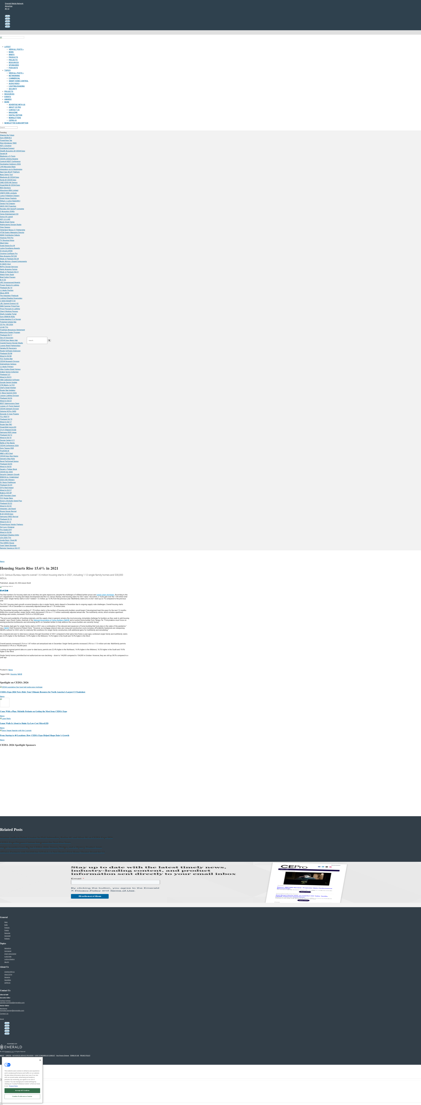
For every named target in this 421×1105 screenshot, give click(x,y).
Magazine (13, 112)
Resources (14, 62)
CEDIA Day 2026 (6, 472)
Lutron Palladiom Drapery (9, 196)
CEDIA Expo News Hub (9, 340)
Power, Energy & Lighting (9, 285)
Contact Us (14, 110)
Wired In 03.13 (5, 522)
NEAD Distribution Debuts (10, 235)
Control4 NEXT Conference (10, 161)
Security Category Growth (9, 474)
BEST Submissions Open (9, 403)
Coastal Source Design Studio (11, 343)
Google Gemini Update (8, 382)
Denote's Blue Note (7, 459)
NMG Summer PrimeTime (10, 306)
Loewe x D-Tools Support (10, 406)
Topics (7, 70)
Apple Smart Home (7, 222)
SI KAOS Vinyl (5, 264)
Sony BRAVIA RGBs (7, 317)
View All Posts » (16, 49)
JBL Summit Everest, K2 (9, 303)
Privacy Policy (13, 1086)
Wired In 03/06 (6, 532)
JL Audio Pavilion (6, 290)
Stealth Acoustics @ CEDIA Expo (12, 151)
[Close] (40, 1060)
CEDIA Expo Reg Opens (9, 456)
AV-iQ (7, 9)
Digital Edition (15, 115)
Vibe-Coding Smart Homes (10, 369)
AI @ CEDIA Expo (6, 514)
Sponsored (14, 65)
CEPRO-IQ (7, 983)
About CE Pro (15, 107)
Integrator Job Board (8, 509)
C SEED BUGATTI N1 (8, 301)
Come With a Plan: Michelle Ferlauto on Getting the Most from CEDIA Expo (33, 711)
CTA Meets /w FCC (7, 385)
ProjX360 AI (4, 451)
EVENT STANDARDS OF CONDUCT (45, 1055)
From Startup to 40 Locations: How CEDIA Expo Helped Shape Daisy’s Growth (34, 735)
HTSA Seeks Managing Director (12, 232)
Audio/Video (14, 84)
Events (7, 97)
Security (13, 89)
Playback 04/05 (6, 464)
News (11, 52)
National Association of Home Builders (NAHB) (52, 620)
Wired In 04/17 (6, 422)
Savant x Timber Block (8, 469)
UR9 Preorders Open (8, 496)
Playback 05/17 (6, 335)
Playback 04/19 (6, 419)
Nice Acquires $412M (8, 256)
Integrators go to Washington (11, 169)
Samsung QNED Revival (9, 517)
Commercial (14, 78)
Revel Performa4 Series (9, 461)
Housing (13, 674)
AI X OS (3, 280)
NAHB (6, 628)
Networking (14, 76)
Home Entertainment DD (9, 214)
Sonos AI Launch (6, 217)
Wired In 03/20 (6, 506)
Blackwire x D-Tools (7, 156)
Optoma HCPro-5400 (8, 411)
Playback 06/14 (6, 288)
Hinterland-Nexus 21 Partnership (12, 230)
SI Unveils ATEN (6, 251)
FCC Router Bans (6, 498)
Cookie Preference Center (22, 1096)
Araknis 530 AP (6, 493)
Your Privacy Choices (62, 1055)
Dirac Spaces (5, 227)
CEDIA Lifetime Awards (9, 159)
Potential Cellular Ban (8, 322)
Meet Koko (4, 243)
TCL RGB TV (4, 417)
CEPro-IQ (13, 120)
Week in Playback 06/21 (9, 272)
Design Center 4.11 (7, 440)
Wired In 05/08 (6, 356)
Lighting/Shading (17, 86)
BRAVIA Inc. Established (9, 477)
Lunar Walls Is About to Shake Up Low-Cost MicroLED (24, 723)
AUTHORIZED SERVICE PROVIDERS (23, 1055)
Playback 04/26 (6, 398)
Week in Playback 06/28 (9, 259)
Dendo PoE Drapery (7, 204)
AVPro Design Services (9, 267)
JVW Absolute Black (8, 167)
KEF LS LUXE (5, 219)
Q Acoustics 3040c (7, 211)
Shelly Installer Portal (8, 314)
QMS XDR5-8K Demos (8, 182)
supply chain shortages (105, 595)
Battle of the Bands (7, 443)
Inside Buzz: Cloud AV (8, 540)
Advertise (8, 6)
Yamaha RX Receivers (8, 348)
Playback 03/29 (6, 485)
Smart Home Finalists (8, 198)
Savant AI (3, 154)
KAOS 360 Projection (8, 206)
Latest (7, 47)
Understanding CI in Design (10, 319)
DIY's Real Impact (6, 488)
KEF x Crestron (5, 146)
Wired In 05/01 (6, 377)
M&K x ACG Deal (6, 453)
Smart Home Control (18, 81)
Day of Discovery (6, 338)
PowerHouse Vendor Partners (11, 524)
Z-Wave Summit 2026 (8, 393)
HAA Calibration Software (9, 380)
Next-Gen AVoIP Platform (10, 172)
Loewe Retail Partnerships (10, 346)
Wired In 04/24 (6, 401)
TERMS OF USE (74, 1055)
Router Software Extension (10, 351)
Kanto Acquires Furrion (8, 269)
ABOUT (2, 1055)
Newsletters (15, 118)
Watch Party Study (7, 275)
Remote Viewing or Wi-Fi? (10, 548)
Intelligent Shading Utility (9, 535)
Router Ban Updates (7, 390)
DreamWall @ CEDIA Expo (10, 185)
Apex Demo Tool (6, 175)
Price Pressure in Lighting (10, 309)
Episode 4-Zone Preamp (9, 414)
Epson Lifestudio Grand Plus (11, 501)
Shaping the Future (7, 135)
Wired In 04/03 (6, 467)
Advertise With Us (17, 105)
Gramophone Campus (8, 364)
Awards (8, 99)
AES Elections (5, 188)
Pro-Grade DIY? (6, 530)
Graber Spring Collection (9, 372)
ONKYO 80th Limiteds (8, 193)
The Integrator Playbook (9, 296)
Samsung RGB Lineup (8, 432)
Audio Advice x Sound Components (13, 261)
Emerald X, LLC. (9, 1051)
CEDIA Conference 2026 (9, 446)
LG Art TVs (4, 327)
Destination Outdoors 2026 (10, 164)
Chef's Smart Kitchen (8, 388)
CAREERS (8, 1055)
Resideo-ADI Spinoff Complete (12, 209)
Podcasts (13, 68)
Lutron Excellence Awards (10, 248)
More (6, 102)
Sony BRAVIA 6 (6, 138)
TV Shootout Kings (7, 240)
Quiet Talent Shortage (8, 545)
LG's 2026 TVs (5, 538)
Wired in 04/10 (5, 438)
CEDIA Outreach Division (9, 409)
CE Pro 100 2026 (6, 325)
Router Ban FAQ (6, 424)
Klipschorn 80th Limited (9, 190)
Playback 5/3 (5, 375)
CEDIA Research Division (9, 361)
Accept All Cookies (22, 1090)
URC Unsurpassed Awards (10, 282)
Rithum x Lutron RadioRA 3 (10, 201)
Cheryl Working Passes (9, 311)
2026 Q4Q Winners (7, 480)
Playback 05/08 (6, 353)
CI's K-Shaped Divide (8, 430)
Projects (13, 60)
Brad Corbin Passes (7, 277)
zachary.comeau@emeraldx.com (12, 1003)
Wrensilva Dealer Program (10, 332)
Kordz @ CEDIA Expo (8, 180)
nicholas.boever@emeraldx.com (12, 1011)
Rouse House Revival (8, 511)
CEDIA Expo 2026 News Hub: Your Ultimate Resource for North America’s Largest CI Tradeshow (42, 691)
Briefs (11, 55)
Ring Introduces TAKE (8, 143)
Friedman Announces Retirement (12, 330)
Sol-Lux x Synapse (7, 527)
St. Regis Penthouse (8, 482)
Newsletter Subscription (16, 123)
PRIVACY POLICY (85, 1055)
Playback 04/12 (6, 435)
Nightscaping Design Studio (10, 225)
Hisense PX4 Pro (6, 238)
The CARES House (7, 543)
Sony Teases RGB (7, 448)
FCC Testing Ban (6, 359)
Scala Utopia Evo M (7, 246)
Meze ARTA (4, 293)
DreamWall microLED (8, 427)
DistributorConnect (7, 148)
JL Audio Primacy (6, 367)
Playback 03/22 (6, 503)
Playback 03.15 (6, 519)
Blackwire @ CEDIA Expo (9, 177)
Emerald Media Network (14, 4)
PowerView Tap (6, 140)
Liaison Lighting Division (9, 396)
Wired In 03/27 (6, 490)
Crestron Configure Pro (9, 254)
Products (13, 57)
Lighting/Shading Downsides (11, 298)
